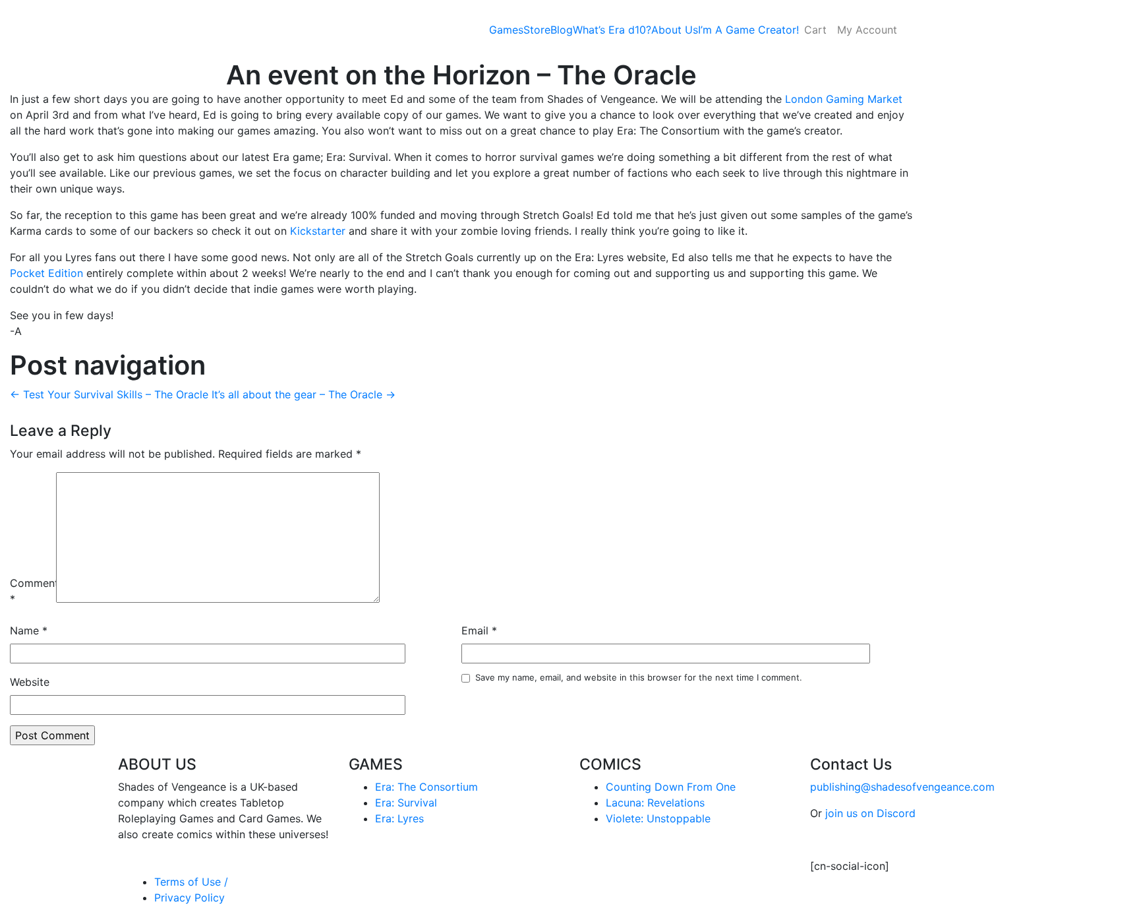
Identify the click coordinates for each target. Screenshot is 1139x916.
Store (536, 29)
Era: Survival (406, 802)
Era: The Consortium (426, 786)
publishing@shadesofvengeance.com (902, 786)
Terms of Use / (191, 881)
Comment (31, 590)
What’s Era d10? (612, 29)
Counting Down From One (671, 786)
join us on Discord (870, 813)
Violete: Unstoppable (658, 818)
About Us (674, 29)
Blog (561, 29)
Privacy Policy (189, 897)
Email (479, 630)
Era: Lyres (399, 818)
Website (29, 681)
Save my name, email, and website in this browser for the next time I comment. (638, 677)
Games (506, 29)
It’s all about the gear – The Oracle (303, 394)
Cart (815, 29)
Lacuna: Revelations (655, 802)
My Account (867, 29)
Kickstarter (317, 230)
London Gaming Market (843, 99)
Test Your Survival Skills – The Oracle (109, 394)
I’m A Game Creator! (748, 29)
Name (28, 630)
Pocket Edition (46, 273)
